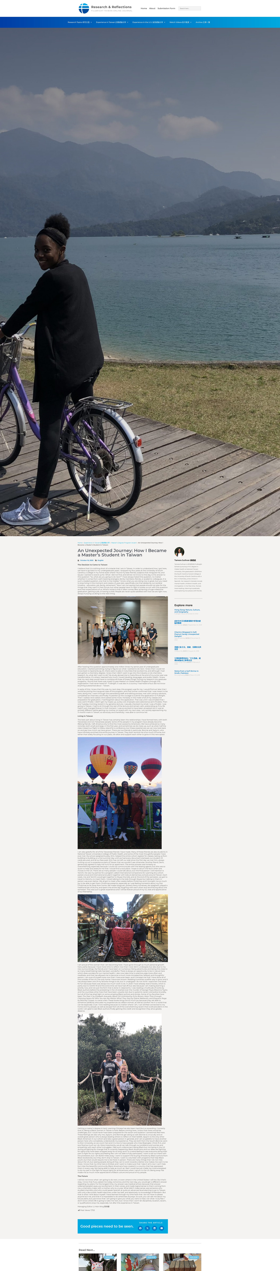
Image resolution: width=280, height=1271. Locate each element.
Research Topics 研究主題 (79, 22)
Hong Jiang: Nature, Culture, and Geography (187, 611)
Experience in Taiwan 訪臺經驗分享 (111, 22)
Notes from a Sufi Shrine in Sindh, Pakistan (186, 672)
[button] (140, 1228)
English (101, 560)
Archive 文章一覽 (203, 22)
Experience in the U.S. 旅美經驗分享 (148, 22)
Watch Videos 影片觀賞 (179, 22)
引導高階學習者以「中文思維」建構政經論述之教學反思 (187, 659)
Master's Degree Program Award (123, 543)
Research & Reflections (111, 7)
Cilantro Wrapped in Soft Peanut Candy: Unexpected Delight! (186, 634)
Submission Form (166, 8)
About (152, 8)
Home (144, 8)
